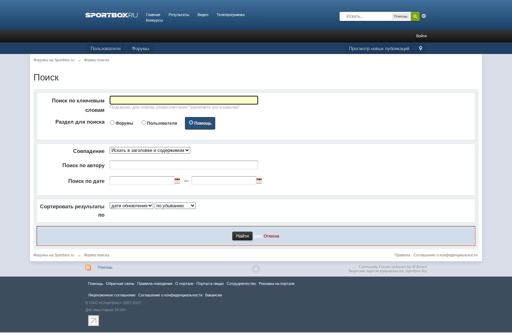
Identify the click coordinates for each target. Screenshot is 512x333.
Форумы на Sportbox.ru (53, 255)
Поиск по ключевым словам (78, 105)
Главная (153, 15)
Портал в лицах (210, 283)
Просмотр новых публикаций (379, 48)
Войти (421, 36)
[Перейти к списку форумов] (111, 15)
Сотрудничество (241, 283)
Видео (202, 15)
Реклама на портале (277, 283)
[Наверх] (256, 269)
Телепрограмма (231, 15)
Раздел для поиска (79, 122)
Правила (402, 255)
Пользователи (106, 48)
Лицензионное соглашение (111, 295)
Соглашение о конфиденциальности (445, 255)
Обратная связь (120, 283)
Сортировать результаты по (72, 210)
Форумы (140, 48)
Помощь (202, 123)
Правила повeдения (154, 283)
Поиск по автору (83, 165)
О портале (184, 283)
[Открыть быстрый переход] (421, 49)
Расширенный (424, 16)
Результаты (179, 15)
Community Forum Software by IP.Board (393, 267)
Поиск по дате (86, 181)
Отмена (271, 236)
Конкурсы (154, 20)
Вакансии (213, 295)
